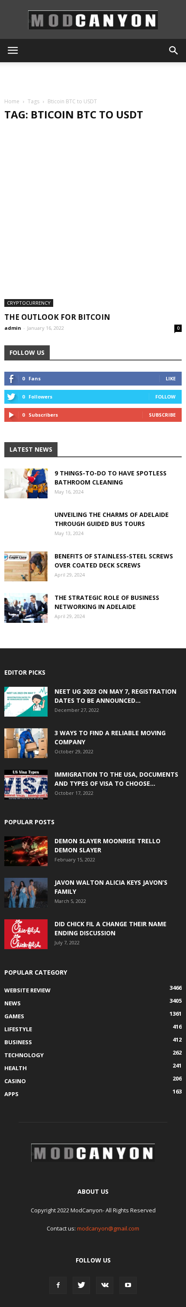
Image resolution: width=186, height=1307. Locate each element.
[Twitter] (81, 1285)
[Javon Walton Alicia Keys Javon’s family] (26, 893)
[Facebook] (58, 1285)
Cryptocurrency (29, 303)
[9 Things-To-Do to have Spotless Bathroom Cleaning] (26, 483)
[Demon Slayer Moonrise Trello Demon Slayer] (26, 851)
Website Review (27, 990)
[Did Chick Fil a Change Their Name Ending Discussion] (26, 934)
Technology (24, 1055)
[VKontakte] (104, 1285)
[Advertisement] (93, 77)
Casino (15, 1081)
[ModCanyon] (93, 19)
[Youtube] (128, 1285)
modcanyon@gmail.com (108, 1228)
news (12, 1003)
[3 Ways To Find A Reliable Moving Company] (26, 743)
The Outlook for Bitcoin (57, 317)
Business (18, 1042)
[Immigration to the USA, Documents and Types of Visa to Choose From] (26, 785)
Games (14, 1016)
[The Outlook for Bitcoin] (93, 218)
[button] (174, 50)
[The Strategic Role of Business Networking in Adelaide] (26, 608)
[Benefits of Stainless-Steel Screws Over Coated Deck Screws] (26, 566)
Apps (11, 1094)
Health (15, 1068)
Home (11, 101)
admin (12, 328)
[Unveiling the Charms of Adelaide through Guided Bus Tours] (26, 531)
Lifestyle (18, 1029)
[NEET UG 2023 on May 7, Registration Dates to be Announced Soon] (26, 702)
